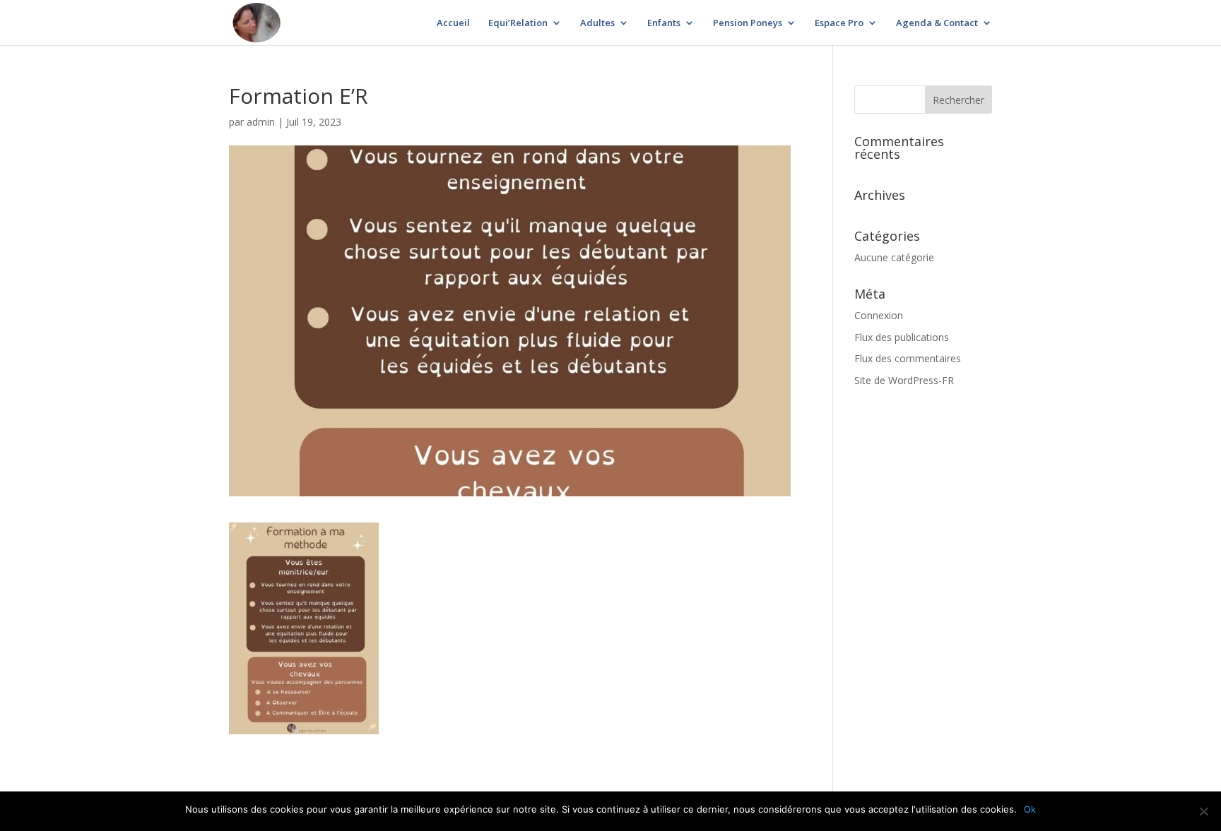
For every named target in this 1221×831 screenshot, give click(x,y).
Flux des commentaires (907, 358)
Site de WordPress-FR (904, 380)
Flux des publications (901, 337)
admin (261, 121)
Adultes (597, 23)
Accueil (453, 23)
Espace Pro (839, 23)
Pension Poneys (747, 23)
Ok (1030, 809)
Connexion (878, 315)
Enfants (663, 23)
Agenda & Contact (937, 23)
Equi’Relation (518, 23)
